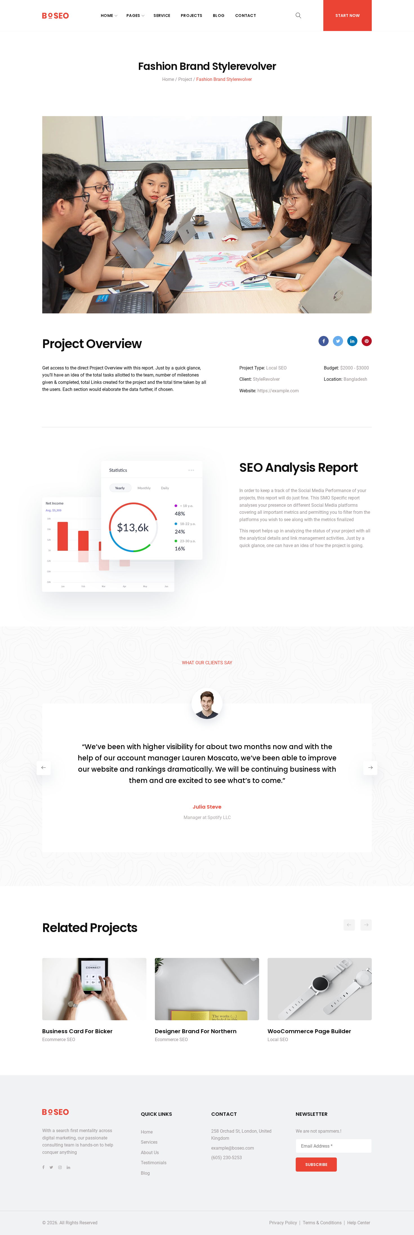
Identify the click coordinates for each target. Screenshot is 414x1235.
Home (107, 15)
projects (191, 15)
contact (245, 15)
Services (149, 1142)
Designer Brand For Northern (207, 989)
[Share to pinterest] (367, 341)
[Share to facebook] (324, 341)
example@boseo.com (232, 1148)
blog (218, 15)
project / (186, 79)
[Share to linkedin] (352, 341)
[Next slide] (370, 768)
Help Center (358, 1223)
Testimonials (153, 1162)
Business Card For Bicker (94, 989)
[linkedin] (68, 1167)
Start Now (347, 15)
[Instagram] (60, 1167)
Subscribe (316, 1164)
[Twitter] (51, 1167)
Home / (169, 79)
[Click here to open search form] (298, 16)
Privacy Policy (283, 1223)
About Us (150, 1152)
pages (133, 15)
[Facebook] (43, 1167)
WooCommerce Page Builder (320, 989)
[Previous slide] (44, 768)
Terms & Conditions (322, 1223)
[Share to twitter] (338, 341)
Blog (145, 1173)
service (161, 15)
